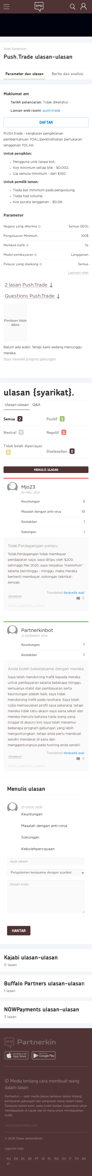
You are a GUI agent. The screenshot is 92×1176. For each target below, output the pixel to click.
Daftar (46, 122)
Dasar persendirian (29, 1138)
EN (16, 1159)
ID (43, 1159)
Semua (9, 419)
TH (77, 1159)
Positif (51, 419)
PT (37, 1159)
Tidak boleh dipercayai (23, 445)
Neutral (10, 432)
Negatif (52, 432)
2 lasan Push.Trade (27, 285)
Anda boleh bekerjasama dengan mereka (46, 669)
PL (49, 1159)
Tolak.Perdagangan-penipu (33, 546)
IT (70, 1159)
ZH (64, 1159)
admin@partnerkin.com (21, 1125)
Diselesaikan (56, 451)
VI (8, 1164)
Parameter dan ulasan (24, 73)
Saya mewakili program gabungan (30, 359)
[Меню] (6, 7)
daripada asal (73, 593)
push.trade (51, 110)
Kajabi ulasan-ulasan (31, 957)
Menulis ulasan (46, 470)
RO (56, 1159)
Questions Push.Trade (30, 296)
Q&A (36, 404)
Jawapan (15, 596)
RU (9, 1159)
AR (84, 1159)
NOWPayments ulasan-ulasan (41, 1009)
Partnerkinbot (37, 630)
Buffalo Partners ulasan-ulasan (44, 983)
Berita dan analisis (67, 73)
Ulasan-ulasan (17, 404)
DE (30, 1159)
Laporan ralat (78, 273)
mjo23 (28, 487)
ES (23, 1159)
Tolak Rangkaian (15, 49)
